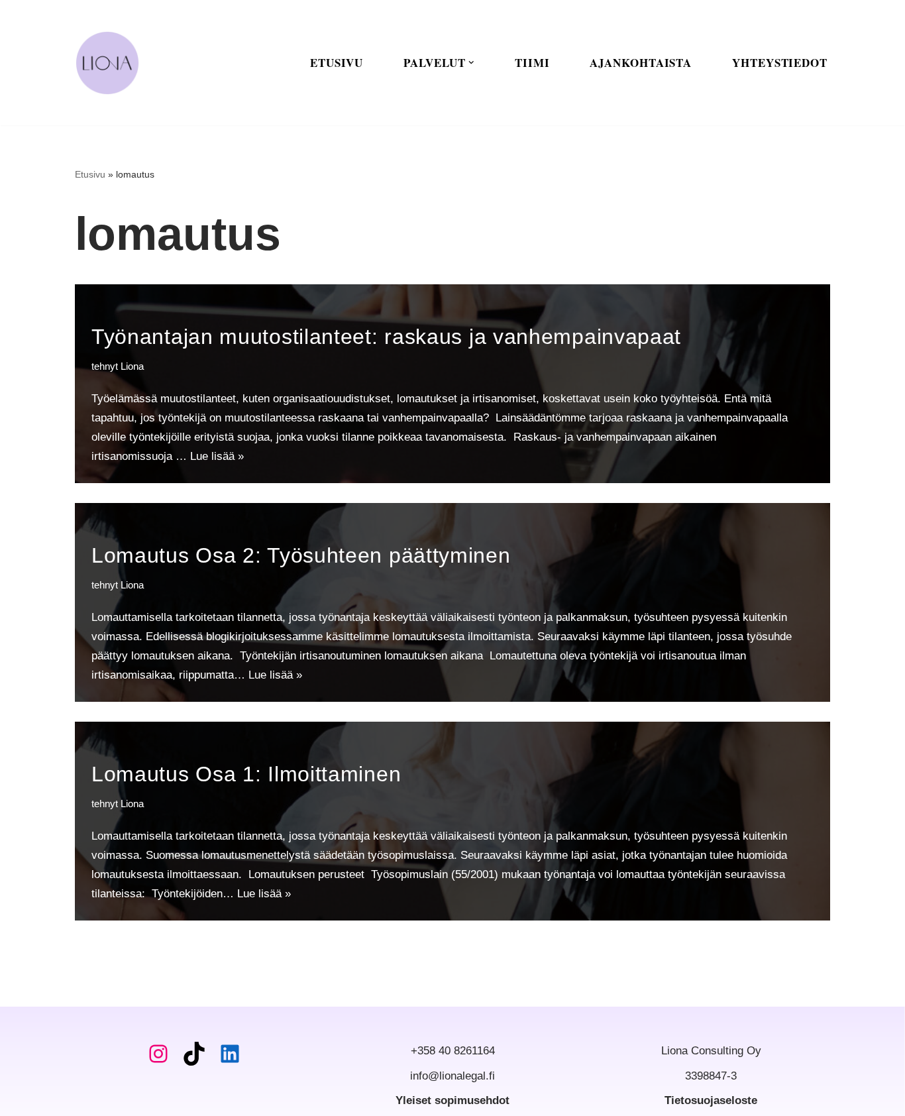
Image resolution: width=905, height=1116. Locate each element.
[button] (471, 63)
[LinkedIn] (230, 1054)
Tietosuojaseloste (711, 1100)
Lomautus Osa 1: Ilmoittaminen (249, 774)
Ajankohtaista (641, 62)
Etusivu (336, 62)
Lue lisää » (217, 456)
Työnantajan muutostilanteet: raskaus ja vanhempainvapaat (389, 337)
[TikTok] (194, 1054)
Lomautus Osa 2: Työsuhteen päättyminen (304, 555)
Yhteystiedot (779, 62)
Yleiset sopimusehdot (452, 1100)
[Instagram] (158, 1054)
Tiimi (532, 62)
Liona (132, 366)
